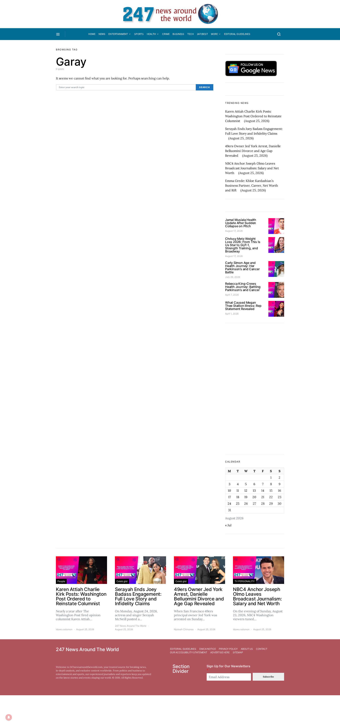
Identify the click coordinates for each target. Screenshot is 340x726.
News (102, 34)
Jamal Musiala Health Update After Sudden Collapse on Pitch (240, 223)
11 (238, 490)
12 (245, 490)
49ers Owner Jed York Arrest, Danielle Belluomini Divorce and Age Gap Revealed (253, 150)
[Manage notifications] (9, 717)
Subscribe (268, 676)
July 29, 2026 (232, 277)
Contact (261, 648)
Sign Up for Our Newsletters (228, 668)
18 (237, 497)
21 (262, 497)
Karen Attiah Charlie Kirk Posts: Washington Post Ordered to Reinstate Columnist (253, 116)
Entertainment (118, 34)
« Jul (228, 525)
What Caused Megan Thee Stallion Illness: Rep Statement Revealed (243, 306)
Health (151, 34)
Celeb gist (122, 581)
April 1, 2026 (231, 313)
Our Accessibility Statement (188, 652)
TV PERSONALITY (245, 581)
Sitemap (238, 652)
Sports (139, 34)
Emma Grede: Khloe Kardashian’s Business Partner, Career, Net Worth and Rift (251, 185)
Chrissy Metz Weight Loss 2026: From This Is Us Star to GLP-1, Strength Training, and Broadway (242, 245)
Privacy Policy (228, 648)
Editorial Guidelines (237, 34)
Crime (165, 34)
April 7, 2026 (232, 294)
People (61, 581)
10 (229, 490)
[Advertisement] (254, 388)
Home (91, 34)
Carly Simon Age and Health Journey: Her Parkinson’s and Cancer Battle (242, 267)
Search (204, 87)
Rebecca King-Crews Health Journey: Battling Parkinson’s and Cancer (243, 287)
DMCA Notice (207, 648)
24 (229, 503)
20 (254, 497)
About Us (247, 648)
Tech (190, 34)
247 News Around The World (130, 625)
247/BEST (202, 34)
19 (245, 497)
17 (229, 497)
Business (178, 34)
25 (237, 503)
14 (262, 490)
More (214, 34)
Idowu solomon (64, 629)
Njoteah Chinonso (184, 629)
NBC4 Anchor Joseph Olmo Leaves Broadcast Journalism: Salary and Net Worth (252, 168)
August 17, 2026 (234, 230)
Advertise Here (220, 652)
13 (254, 490)
